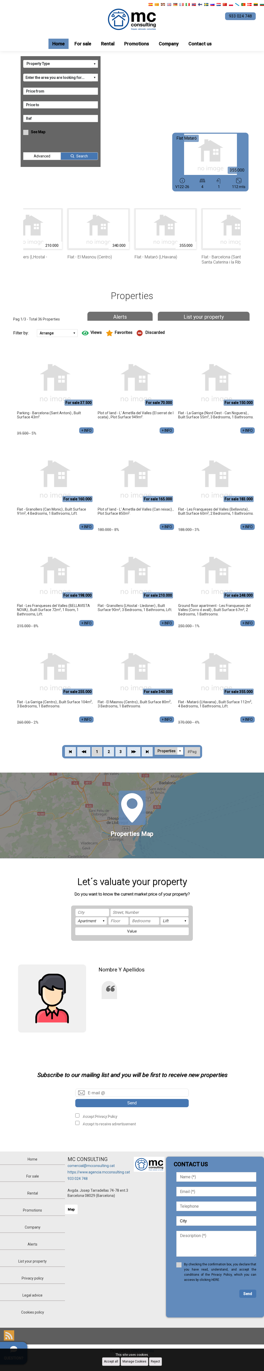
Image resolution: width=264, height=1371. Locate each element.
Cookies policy (32, 1312)
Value (132, 931)
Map (71, 1209)
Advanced (42, 156)
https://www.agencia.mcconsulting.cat (99, 1172)
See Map (38, 132)
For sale (83, 43)
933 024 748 (78, 1179)
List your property (204, 317)
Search (82, 156)
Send (132, 1103)
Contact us (200, 43)
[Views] (92, 333)
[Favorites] (119, 333)
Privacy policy (33, 1278)
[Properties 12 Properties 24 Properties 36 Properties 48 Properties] (169, 751)
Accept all (111, 1361)
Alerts (120, 317)
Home (58, 43)
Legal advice (32, 1295)
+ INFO (86, 430)
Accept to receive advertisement (109, 1124)
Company (169, 43)
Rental (107, 43)
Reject (155, 1361)
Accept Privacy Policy (99, 1116)
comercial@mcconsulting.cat (91, 1166)
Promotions (136, 43)
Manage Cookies (134, 1361)
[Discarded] (151, 333)
